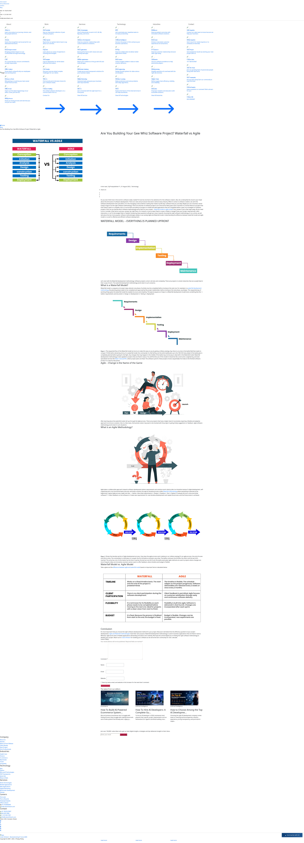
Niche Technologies (6, 783)
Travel (2, 762)
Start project (3, 2)
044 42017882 (5, 813)
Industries (156, 24)
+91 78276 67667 (6, 811)
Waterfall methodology (170, 491)
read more (104, 840)
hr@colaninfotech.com (8, 806)
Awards (2, 741)
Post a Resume (4, 799)
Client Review (4, 745)
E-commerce (4, 758)
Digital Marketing (5, 788)
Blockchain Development (7, 790)
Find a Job (3, 797)
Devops (2, 792)
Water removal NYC (121, 359)
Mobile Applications (6, 785)
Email (102, 671)
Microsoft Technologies (7, 772)
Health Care (3, 754)
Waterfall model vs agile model (163, 209)
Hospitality (3, 763)
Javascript (3, 776)
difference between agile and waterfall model (126, 567)
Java (1, 768)
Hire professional (4, 3)
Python (2, 770)
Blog (1, 7)
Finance (2, 756)
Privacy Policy (20, 839)
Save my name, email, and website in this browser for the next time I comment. (125, 682)
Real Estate (3, 760)
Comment (104, 659)
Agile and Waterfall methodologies (119, 634)
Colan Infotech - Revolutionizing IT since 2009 (13, 837)
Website (103, 678)
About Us (3, 740)
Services (82, 24)
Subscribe (124, 735)
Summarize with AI (292, 835)
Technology (121, 24)
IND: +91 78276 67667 (6, 10)
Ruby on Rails (4, 778)
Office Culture (4, 803)
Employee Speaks (5, 801)
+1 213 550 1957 (6, 815)
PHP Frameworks (5, 774)
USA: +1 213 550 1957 (5, 14)
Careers (2, 5)
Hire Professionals (5, 749)
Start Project (4, 747)
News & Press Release (6, 743)
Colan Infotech (126, 637)
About (8, 24)
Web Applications (5, 786)
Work (46, 24)
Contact (191, 24)
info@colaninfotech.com (6, 18)
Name (102, 665)
